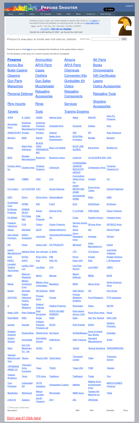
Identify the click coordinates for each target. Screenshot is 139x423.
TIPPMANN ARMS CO (13, 368)
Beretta (91, 137)
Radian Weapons (26, 306)
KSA (90, 260)
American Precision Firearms (40, 126)
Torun (24, 376)
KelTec (25, 256)
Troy (109, 376)
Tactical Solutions (96, 348)
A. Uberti (26, 117)
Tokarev (110, 368)
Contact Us (90, 14)
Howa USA (41, 244)
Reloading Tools (104, 93)
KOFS (25, 260)
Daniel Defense (56, 189)
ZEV (51, 399)
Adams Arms (55, 117)
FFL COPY (45, 29)
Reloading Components (73, 93)
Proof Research (95, 297)
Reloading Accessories (44, 93)
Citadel (10, 179)
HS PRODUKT (56, 244)
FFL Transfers (45, 14)
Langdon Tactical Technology (13, 267)
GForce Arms (94, 224)
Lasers (98, 80)
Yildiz (109, 393)
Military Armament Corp (27, 284)
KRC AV (53, 260)
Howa (24, 244)
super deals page (92, 23)
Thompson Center (78, 358)
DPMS (25, 204)
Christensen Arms (96, 167)
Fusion (39, 224)
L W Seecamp (113, 260)
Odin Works (78, 290)
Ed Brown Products (12, 211)
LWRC (110, 267)
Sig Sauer (54, 333)
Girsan (10, 229)
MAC (9, 275)
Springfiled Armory (41, 340)
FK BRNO (12, 217)
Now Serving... (106, 14)
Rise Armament (41, 313)
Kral (38, 260)
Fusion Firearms (57, 224)
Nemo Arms (93, 284)
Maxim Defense (77, 276)
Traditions (54, 376)
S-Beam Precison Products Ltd (42, 324)
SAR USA (111, 317)
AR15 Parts (72, 64)
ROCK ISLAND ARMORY (56, 313)
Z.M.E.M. (11, 399)
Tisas (38, 368)
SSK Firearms (79, 339)
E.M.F (52, 204)
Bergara (110, 137)
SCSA (52, 324)
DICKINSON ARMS (79, 197)
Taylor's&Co (55, 358)
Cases (39, 70)
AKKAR (92, 117)
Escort (39, 210)
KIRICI (10, 260)
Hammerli (40, 236)
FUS (24, 224)
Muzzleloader (44, 85)
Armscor (40, 132)
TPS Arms (41, 376)
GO (89, 229)
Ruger (39, 317)
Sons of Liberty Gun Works (95, 333)
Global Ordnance (57, 229)
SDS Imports (79, 324)
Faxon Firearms (114, 210)
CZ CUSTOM (28, 189)
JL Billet (53, 251)
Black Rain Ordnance (27, 148)
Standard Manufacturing (95, 340)
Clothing (41, 75)
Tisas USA (78, 368)
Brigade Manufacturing (28, 158)
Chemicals (71, 70)
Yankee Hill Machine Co (94, 393)
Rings (39, 103)
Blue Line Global (57, 147)
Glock (75, 229)
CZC (38, 189)
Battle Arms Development (55, 138)
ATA (74, 132)
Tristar (91, 376)
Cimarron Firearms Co (113, 167)
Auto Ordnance (114, 132)
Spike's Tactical (11, 340)
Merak (10, 284)
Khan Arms (41, 256)
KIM (51, 256)
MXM (75, 284)
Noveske (26, 290)
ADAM (39, 117)
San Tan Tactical (96, 317)
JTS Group (93, 251)
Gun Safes (43, 80)
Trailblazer (78, 376)
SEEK (91, 324)
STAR (109, 339)
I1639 (59, 14)
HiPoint (110, 236)
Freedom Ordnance (12, 224)
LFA (51, 267)
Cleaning (13, 75)
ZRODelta (93, 399)
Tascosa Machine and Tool (13, 358)
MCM (109, 275)
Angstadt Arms (56, 125)
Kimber (91, 256)
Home (10, 14)
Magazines (15, 85)
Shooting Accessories (101, 103)
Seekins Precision (111, 324)
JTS (75, 251)
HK (9, 244)
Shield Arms (42, 333)
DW (38, 204)
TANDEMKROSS (115, 348)
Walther (76, 384)
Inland (110, 244)
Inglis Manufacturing (95, 245)
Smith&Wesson (80, 333)
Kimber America (114, 256)
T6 (50, 348)
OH (89, 290)
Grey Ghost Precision (12, 236)
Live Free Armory (77, 267)
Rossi (109, 312)
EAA (75, 204)
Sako (75, 317)
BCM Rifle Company (78, 138)
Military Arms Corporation (42, 284)
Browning (40, 157)
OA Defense (42, 290)
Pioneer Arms (40, 297)
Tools (39, 111)
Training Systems (76, 111)
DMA (109, 197)
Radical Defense (40, 306)
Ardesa (91, 125)
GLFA (39, 229)
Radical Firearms (57, 305)
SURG (39, 348)
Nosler (10, 290)
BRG (9, 157)
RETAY (110, 305)
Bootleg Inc (112, 147)
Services (70, 103)
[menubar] (60, 14)
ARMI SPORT (14, 132)
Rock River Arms (96, 312)
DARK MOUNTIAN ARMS (78, 189)
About (78, 14)
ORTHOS (12, 297)
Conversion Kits (75, 75)
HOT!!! (21, 14)
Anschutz (77, 125)
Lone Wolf (93, 267)
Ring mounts (16, 103)
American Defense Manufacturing (28, 126)
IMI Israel (77, 244)
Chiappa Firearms (40, 167)
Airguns (69, 59)
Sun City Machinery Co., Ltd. (27, 348)
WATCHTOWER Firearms (114, 384)
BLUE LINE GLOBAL (78, 148)
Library (32, 14)
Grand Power (113, 229)
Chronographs (103, 70)
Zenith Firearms (40, 400)
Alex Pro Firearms (111, 117)
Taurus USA (42, 358)
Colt (51, 179)
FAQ (68, 14)
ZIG (74, 399)
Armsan (25, 132)
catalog (94, 20)
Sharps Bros (28, 333)
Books (97, 64)
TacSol (76, 348)
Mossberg (54, 284)
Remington (78, 305)
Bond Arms (93, 147)
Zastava (25, 399)
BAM (24, 137)
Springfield (27, 339)
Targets (12, 111)
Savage (25, 324)
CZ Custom (12, 189)
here (28, 49)
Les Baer (40, 267)
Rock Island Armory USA (79, 313)
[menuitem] (10, 14)
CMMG (25, 179)
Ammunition (43, 59)
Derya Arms (41, 197)
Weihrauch (27, 393)
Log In (129, 5)
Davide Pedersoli (115, 189)
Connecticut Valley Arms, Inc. (79, 179)
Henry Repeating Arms (78, 236)
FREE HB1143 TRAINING (61, 29)
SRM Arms (54, 339)
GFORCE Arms (114, 224)
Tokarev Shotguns (12, 376)
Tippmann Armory (111, 358)
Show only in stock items (19, 407)
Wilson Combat (40, 393)
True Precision (12, 384)
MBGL (91, 275)
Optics (69, 85)
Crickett (91, 179)
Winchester (54, 393)
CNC (38, 179)
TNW (90, 368)
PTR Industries (114, 297)
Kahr (9, 256)
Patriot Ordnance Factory (26, 297)
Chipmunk (54, 167)
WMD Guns (78, 393)
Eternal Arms (55, 210)
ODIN (52, 290)
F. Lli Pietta (78, 210)
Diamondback (56, 197)
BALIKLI (11, 137)
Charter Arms (28, 167)
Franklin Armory (95, 217)
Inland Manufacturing (14, 251)
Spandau (111, 333)
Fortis (75, 217)
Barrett (39, 137)
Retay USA (12, 312)
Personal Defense (20, 93)
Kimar (75, 256)
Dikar (90, 197)
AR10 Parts (43, 64)
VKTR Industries (40, 384)
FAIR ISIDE (93, 210)
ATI (89, 132)
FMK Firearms (40, 218)
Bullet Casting (17, 70)
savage (11, 324)
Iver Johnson (42, 251)
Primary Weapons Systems (77, 297)
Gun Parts (14, 80)
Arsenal (53, 132)
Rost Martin (12, 317)
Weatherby (12, 393)
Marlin (39, 275)
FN (50, 217)
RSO (24, 317)
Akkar (75, 117)
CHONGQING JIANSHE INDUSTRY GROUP (79, 167)
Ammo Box (15, 64)
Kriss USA (78, 260)
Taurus (25, 358)
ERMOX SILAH (26, 211)
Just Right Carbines (111, 251)
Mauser (52, 275)
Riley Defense (28, 312)
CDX (109, 157)
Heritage (92, 236)
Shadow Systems (11, 333)
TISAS (52, 368)
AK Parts (99, 59)
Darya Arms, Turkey (94, 189)
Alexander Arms (12, 126)
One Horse (112, 290)
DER (9, 197)
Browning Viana (57, 157)
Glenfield (26, 229)
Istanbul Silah (28, 251)
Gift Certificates (104, 75)
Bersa (10, 147)
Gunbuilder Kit (74, 80)
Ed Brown (111, 204)
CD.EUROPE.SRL (97, 157)
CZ (108, 179)
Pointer (52, 297)
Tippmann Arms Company (26, 368)
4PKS (10, 117)
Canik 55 (77, 157)
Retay (91, 305)
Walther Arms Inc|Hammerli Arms (94, 384)
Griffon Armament (27, 236)
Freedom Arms (114, 217)
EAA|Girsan (93, 204)
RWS (51, 317)
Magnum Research (26, 276)
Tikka (90, 358)
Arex (109, 125)
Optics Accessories (107, 85)
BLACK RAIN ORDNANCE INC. (42, 148)
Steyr (9, 348)
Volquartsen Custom (59, 384)
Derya (25, 197)
